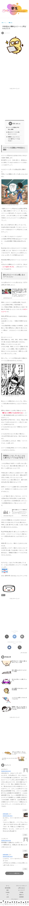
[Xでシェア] (7, 636)
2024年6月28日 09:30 (6, 840)
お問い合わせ (21, 888)
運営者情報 (7, 888)
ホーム (7, 885)
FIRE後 (21, 892)
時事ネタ (21, 894)
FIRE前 (7, 892)
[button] (22, 636)
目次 (14, 123)
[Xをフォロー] (20, 647)
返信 (26, 810)
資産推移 (21, 896)
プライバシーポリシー (21, 885)
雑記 (4, 595)
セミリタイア (21, 890)
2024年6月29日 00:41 (7, 815)
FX (7, 894)
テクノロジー (14, 899)
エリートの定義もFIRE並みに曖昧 (13, 128)
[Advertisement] (14, 71)
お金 (7, 896)
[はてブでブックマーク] (14, 636)
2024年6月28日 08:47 (6, 771)
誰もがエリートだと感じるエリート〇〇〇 (14, 133)
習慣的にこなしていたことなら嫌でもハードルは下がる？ (14, 138)
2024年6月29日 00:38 (7, 856)
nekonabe (5, 813)
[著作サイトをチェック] (9, 647)
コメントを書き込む (14, 873)
